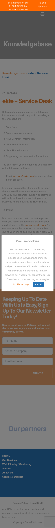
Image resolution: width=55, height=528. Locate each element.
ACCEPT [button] (38, 284)
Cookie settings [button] (21, 284)
